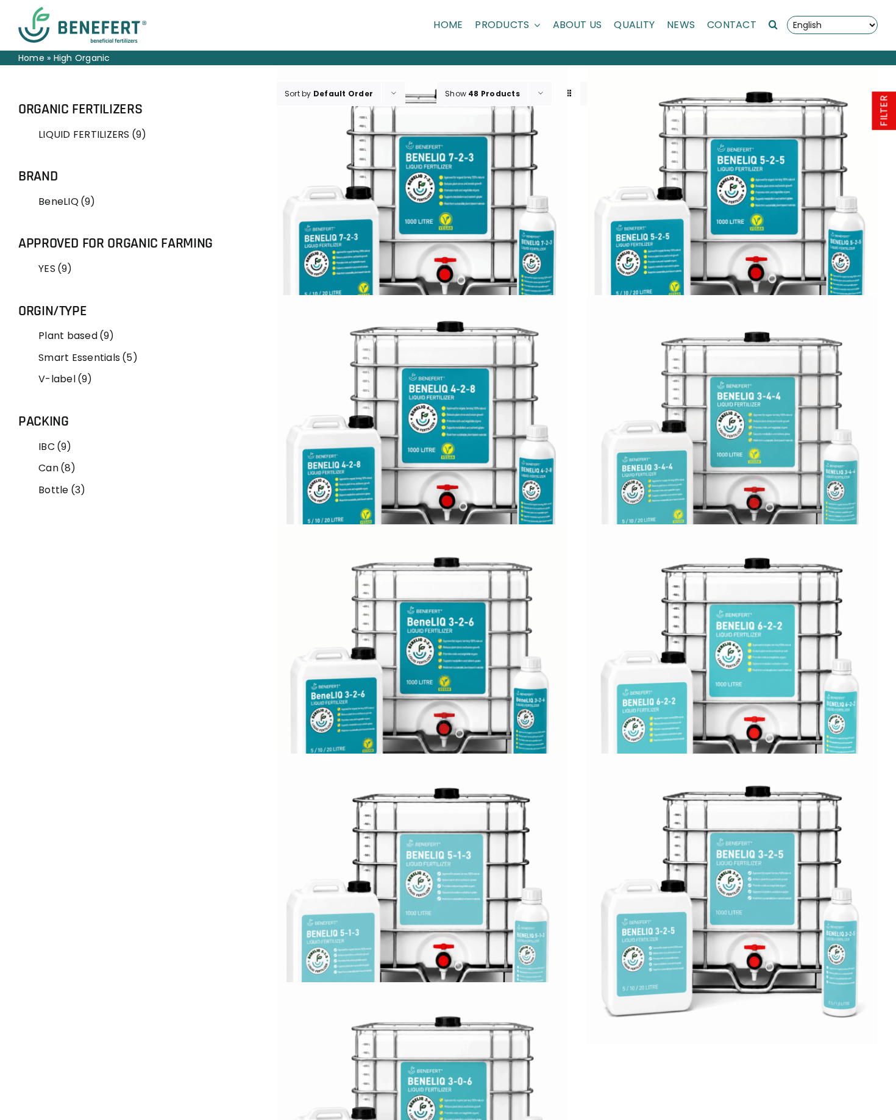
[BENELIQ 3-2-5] (732, 898)
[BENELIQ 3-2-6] (422, 669)
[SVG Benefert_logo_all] (82, 11)
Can (57, 468)
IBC (54, 447)
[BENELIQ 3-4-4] (732, 440)
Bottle (61, 490)
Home (31, 58)
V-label (65, 379)
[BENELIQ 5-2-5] (732, 211)
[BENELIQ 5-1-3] (422, 898)
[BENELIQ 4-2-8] (422, 440)
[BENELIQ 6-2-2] (732, 669)
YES (55, 269)
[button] (773, 25)
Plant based (76, 336)
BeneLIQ (66, 201)
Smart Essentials (88, 358)
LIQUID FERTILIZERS (92, 134)
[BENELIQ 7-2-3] (422, 211)
